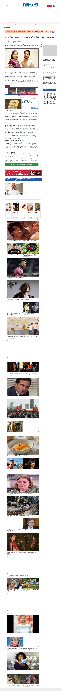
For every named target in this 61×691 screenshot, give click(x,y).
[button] (36, 91)
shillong (13, 169)
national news (21, 169)
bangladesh (30, 169)
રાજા (32, 155)
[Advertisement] (30, 14)
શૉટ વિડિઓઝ (32, 24)
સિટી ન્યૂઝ (15, 24)
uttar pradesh (9, 169)
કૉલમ (27, 24)
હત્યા (12, 83)
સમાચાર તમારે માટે (21, 24)
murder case (16, 169)
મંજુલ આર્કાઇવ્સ (44, 24)
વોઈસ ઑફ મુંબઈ (37, 24)
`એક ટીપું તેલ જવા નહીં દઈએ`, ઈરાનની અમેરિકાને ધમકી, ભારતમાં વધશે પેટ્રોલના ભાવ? (49, 69)
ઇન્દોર (5, 72)
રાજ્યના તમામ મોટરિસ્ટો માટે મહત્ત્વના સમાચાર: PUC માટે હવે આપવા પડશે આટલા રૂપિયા (49, 83)
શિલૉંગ (27, 113)
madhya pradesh (26, 169)
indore (5, 169)
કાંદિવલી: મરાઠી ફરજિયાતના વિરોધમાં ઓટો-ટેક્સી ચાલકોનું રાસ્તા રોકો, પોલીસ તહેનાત (49, 64)
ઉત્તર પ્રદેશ (9, 135)
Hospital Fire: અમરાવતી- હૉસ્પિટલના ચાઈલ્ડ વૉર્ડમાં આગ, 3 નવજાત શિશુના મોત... (49, 78)
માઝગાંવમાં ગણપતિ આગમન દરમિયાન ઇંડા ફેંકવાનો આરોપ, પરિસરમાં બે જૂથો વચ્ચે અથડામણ (49, 73)
